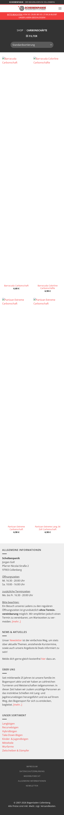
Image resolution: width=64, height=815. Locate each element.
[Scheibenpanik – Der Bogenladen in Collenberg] (32, 8)
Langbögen (8, 723)
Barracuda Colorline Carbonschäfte (48, 287)
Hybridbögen (9, 731)
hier (43, 658)
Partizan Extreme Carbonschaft (16, 528)
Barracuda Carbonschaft (16, 285)
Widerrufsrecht (32, 776)
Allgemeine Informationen (32, 781)
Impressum (32, 766)
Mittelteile (7, 742)
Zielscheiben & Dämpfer (15, 750)
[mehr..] (16, 621)
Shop (20, 30)
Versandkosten (48, 806)
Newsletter (16, 640)
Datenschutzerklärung (32, 771)
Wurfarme (8, 746)
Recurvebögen (10, 727)
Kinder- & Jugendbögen (15, 739)
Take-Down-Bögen (12, 735)
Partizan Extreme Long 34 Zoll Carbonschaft (47, 528)
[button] (60, 8)
